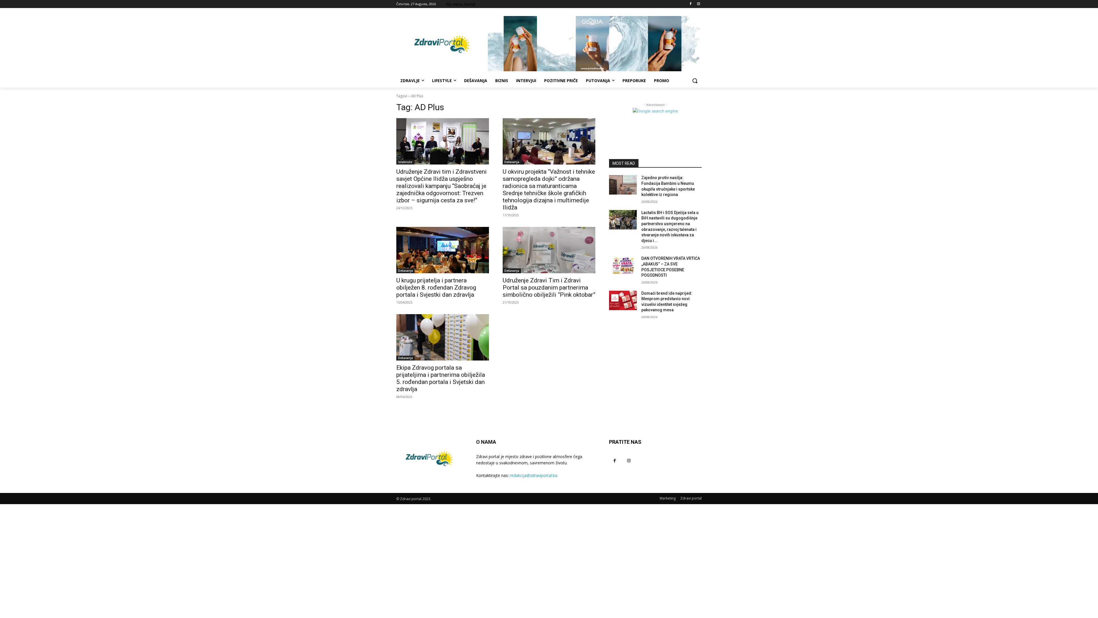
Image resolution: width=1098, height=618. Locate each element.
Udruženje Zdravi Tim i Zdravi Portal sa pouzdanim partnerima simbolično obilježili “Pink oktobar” (549, 287)
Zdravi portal (691, 498)
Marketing (668, 498)
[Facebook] (690, 4)
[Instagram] (698, 4)
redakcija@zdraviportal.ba (533, 475)
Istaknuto (405, 162)
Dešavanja (511, 162)
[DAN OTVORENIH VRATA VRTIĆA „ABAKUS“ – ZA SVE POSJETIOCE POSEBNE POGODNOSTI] (623, 265)
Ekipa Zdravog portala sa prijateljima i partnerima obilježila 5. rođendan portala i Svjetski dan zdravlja (440, 378)
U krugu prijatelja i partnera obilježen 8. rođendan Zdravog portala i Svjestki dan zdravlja (436, 287)
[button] (695, 81)
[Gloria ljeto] (595, 43)
